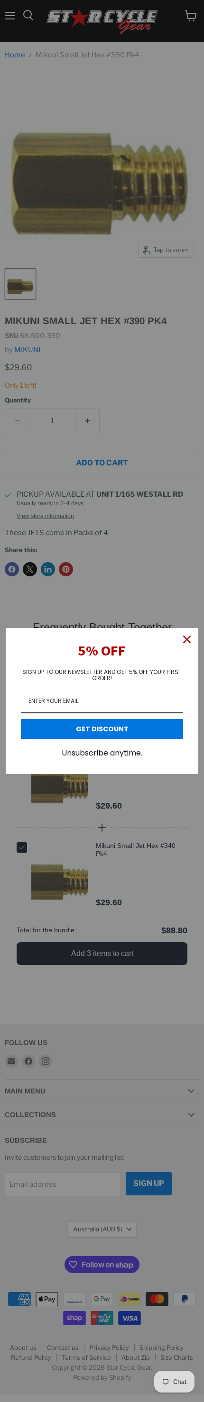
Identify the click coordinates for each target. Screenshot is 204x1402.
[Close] (187, 639)
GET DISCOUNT (102, 729)
